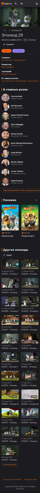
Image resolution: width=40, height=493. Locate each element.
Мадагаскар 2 (27, 236)
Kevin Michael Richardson (22, 143)
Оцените (10, 44)
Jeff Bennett (20, 81)
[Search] (15, 3)
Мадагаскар (7, 236)
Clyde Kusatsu (17, 181)
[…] (4, 30)
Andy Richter (16, 153)
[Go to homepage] (7, 3)
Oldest (9, 255)
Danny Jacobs (17, 134)
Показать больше (9, 464)
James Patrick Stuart (20, 115)
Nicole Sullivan (17, 162)
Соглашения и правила (12, 479)
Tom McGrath (19, 60)
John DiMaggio (17, 124)
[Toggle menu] (21, 3)
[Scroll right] (36, 200)
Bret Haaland (7, 67)
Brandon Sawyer (9, 74)
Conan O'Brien (17, 171)
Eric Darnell (7, 60)
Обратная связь (30, 479)
